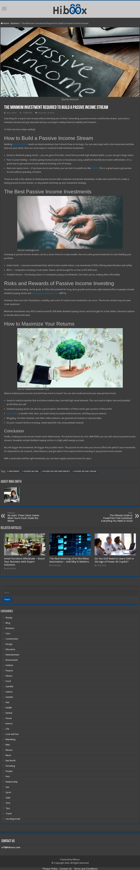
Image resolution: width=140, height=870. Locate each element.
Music (8, 755)
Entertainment (12, 654)
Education (10, 649)
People (9, 771)
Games (9, 691)
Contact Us (66, 868)
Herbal (9, 713)
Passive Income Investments (56, 471)
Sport (8, 792)
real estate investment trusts (45, 293)
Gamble (9, 686)
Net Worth (11, 760)
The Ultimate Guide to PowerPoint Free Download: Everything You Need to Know (116, 517)
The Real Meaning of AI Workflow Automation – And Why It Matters (69, 560)
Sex (7, 787)
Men (8, 744)
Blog (8, 623)
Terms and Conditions (85, 868)
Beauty (9, 617)
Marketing (11, 739)
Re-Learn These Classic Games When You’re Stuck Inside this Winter (23, 517)
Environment (12, 660)
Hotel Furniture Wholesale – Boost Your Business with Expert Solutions (24, 561)
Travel (9, 813)
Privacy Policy (50, 868)
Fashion (9, 665)
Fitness (9, 676)
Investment (14, 471)
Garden (9, 697)
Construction (12, 639)
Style (8, 797)
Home (6, 23)
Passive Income (31, 471)
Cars (8, 633)
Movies (9, 750)
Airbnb (95, 168)
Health (9, 707)
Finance (51, 113)
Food (8, 681)
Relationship (12, 781)
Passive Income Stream (85, 471)
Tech (8, 803)
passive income (20, 144)
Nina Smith (12, 113)
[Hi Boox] (70, 8)
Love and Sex (12, 734)
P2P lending (12, 413)
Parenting (10, 766)
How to (9, 723)
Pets (8, 776)
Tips (8, 808)
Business (15, 23)
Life (7, 729)
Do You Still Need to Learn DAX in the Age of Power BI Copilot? (114, 560)
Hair (8, 702)
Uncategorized (13, 819)
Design (9, 644)
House (9, 718)
